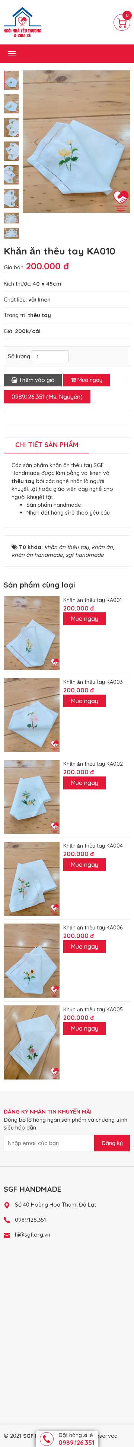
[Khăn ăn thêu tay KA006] (32, 960)
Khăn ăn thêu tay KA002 (93, 764)
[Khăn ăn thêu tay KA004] (32, 878)
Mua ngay (89, 379)
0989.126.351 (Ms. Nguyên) (47, 396)
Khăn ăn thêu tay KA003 (93, 682)
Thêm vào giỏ (35, 379)
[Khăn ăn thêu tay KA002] (32, 796)
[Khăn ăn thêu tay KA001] (32, 632)
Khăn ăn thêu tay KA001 (92, 600)
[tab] (46, 445)
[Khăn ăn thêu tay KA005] (32, 1041)
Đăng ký (112, 1143)
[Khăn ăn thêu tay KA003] (32, 714)
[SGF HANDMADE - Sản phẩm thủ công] (22, 21)
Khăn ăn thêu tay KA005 (93, 1009)
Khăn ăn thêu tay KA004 (93, 845)
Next (117, 142)
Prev (36, 142)
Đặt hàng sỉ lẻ (76, 1438)
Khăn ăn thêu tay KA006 (92, 927)
